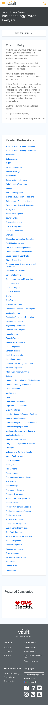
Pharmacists (11, 481)
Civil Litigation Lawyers (15, 243)
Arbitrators (10, 155)
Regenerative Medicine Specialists (19, 536)
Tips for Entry (22, 33)
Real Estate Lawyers (14, 532)
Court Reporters (12, 283)
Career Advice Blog (11, 673)
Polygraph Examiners (14, 494)
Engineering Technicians (15, 326)
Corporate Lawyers (13, 275)
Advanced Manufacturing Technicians (21, 151)
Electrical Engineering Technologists (20, 309)
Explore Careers (17, 12)
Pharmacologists (12, 486)
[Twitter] (39, 688)
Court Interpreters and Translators (19, 279)
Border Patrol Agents (14, 214)
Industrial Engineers (14, 368)
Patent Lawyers (12, 473)
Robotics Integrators (14, 545)
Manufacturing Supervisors (17, 427)
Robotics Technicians (14, 549)
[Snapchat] (39, 694)
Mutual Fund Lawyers (14, 456)
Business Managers (14, 222)
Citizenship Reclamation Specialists (20, 239)
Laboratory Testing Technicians (18, 384)
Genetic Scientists (13, 351)
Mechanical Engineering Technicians (20, 431)
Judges (9, 376)
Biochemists (11, 176)
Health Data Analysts (14, 355)
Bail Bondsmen (12, 159)
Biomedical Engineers (14, 193)
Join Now (8, 655)
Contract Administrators (15, 271)
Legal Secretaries (13, 410)
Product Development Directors (18, 507)
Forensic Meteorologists (15, 342)
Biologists (10, 188)
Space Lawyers (12, 562)
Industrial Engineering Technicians (19, 363)
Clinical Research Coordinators (18, 256)
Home (4, 12)
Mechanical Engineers (14, 435)
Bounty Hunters (12, 218)
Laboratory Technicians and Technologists (23, 380)
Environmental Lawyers (15, 330)
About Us (7, 648)
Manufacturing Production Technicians (21, 423)
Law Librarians (11, 393)
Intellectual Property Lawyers (17, 372)
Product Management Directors (18, 511)
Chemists (9, 235)
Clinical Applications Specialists (18, 247)
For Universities (30, 652)
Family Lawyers (12, 334)
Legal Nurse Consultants (15, 401)
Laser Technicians (13, 389)
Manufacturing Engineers (16, 418)
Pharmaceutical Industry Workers (19, 477)
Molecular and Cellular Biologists (19, 452)
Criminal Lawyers (13, 288)
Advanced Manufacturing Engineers (20, 146)
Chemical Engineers (14, 226)
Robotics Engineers (13, 541)
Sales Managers (12, 553)
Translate (33, 682)
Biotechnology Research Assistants (20, 205)
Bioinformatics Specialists (16, 184)
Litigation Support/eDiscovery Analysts (21, 414)
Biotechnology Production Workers (20, 201)
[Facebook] (26, 688)
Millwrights (10, 448)
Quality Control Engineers (16, 524)
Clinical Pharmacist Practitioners (19, 252)
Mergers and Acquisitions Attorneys (20, 444)
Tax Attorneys (11, 566)
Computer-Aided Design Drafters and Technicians (21, 265)
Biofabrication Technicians (16, 180)
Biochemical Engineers (15, 172)
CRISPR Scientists (13, 292)
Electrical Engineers (14, 313)
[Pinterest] (33, 694)
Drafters (9, 296)
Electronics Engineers (14, 321)
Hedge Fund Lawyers (14, 359)
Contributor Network (32, 661)
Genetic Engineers (13, 347)
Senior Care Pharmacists (16, 557)
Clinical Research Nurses (15, 260)
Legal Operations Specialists (17, 406)
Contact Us (8, 652)
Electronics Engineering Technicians (20, 317)
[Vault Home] (12, 3)
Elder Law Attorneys (14, 304)
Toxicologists (11, 570)
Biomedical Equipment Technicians (20, 197)
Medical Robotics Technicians (17, 439)
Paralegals (10, 465)
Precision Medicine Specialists (18, 498)
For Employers (30, 648)
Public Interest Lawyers (15, 519)
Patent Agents (12, 469)
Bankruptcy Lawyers (14, 167)
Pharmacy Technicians (15, 490)
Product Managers (13, 515)
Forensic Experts (12, 338)
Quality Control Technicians (17, 528)
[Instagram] (26, 694)
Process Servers (12, 503)
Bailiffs (9, 163)
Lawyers (9, 397)
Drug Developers (12, 300)
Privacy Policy (9, 677)
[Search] (44, 4)
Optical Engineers (13, 460)
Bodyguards (10, 209)
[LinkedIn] (33, 688)
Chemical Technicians (14, 231)
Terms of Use (9, 681)
